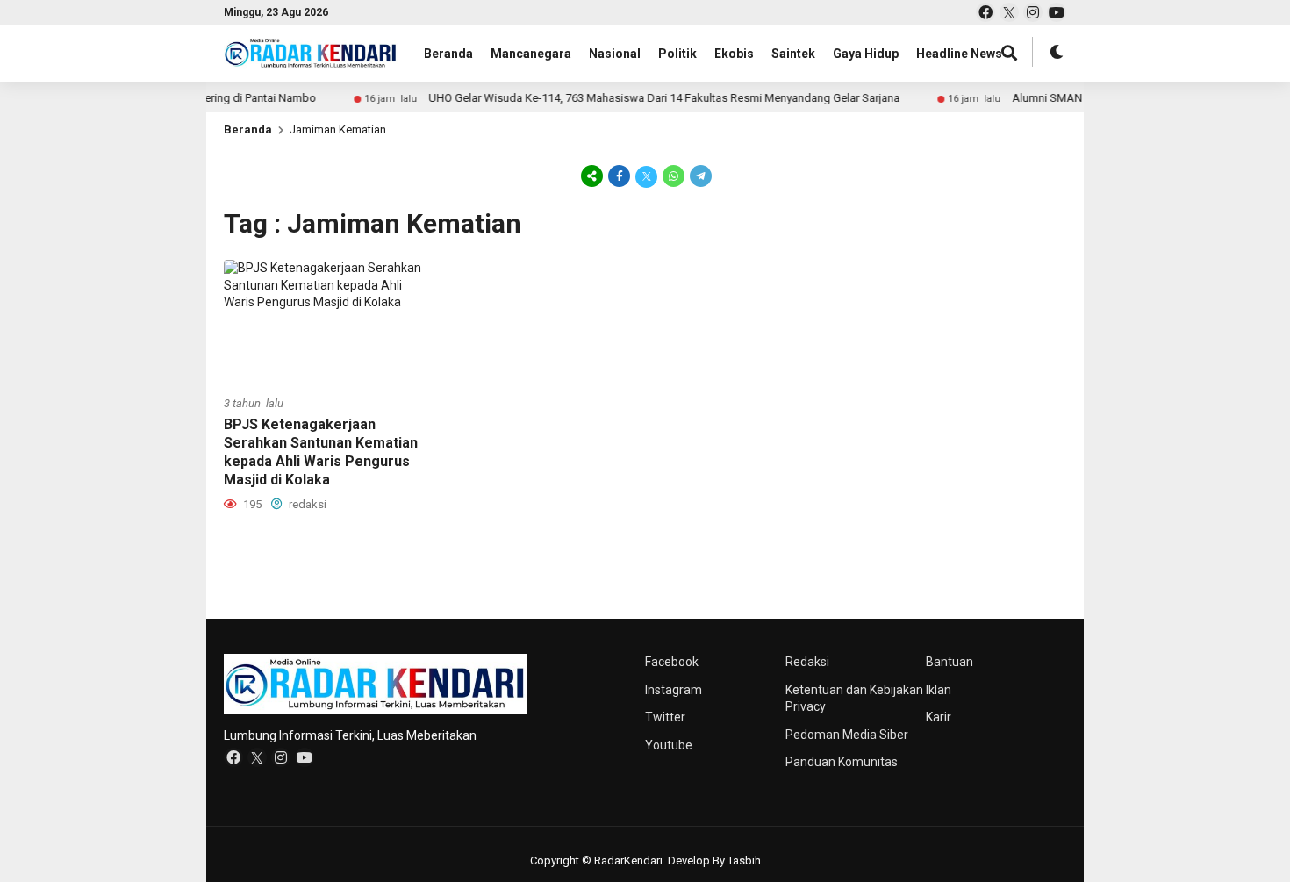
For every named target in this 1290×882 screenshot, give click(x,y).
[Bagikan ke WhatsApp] (673, 176)
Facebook (672, 662)
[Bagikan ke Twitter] (646, 176)
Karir (938, 717)
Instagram (673, 690)
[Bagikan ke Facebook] (619, 176)
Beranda (448, 54)
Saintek (793, 54)
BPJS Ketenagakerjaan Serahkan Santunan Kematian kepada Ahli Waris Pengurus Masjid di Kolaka (321, 451)
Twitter (665, 717)
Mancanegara (531, 54)
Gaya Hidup (866, 54)
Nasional (615, 54)
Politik (677, 54)
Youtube (668, 745)
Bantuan (949, 662)
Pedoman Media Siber (846, 735)
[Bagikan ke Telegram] (699, 176)
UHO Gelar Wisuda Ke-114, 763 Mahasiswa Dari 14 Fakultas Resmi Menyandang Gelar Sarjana (754, 97)
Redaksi (807, 662)
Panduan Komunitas (841, 762)
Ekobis (734, 54)
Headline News (959, 54)
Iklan (938, 690)
